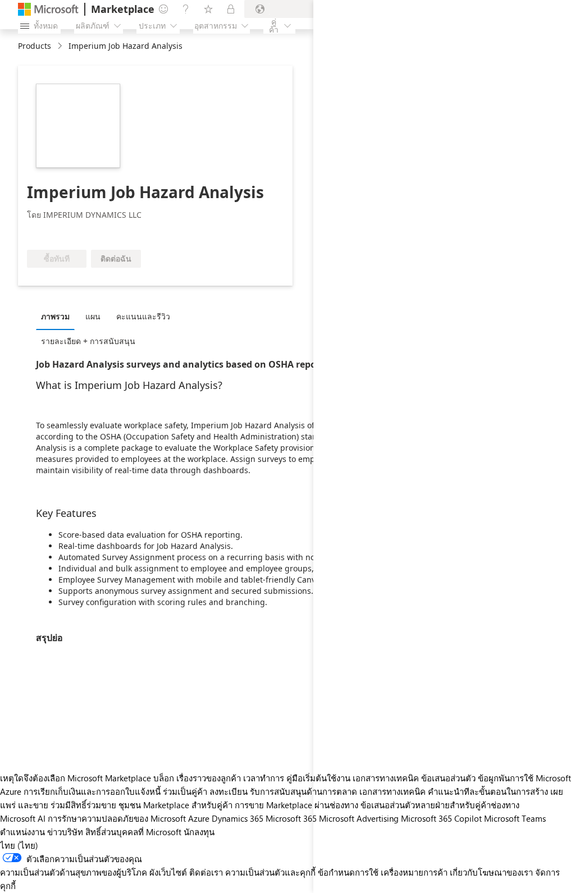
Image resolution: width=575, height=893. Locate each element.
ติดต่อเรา (206, 872)
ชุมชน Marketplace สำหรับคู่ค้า (175, 804)
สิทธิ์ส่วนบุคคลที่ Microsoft (133, 831)
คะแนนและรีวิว (143, 316)
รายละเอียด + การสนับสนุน (88, 341)
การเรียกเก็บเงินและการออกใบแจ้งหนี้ (92, 791)
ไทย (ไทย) (19, 845)
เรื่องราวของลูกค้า (208, 778)
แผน (93, 316)
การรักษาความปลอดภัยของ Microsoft (117, 818)
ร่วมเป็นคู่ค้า (185, 791)
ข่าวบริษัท (65, 831)
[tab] (58, 316)
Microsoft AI (22, 818)
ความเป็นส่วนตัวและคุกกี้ (270, 872)
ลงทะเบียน (228, 791)
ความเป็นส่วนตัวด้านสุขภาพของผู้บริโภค (73, 872)
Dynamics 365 (237, 818)
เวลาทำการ (263, 778)
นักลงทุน (199, 831)
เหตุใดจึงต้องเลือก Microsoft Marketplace (75, 778)
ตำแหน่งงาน (22, 831)
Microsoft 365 (291, 818)
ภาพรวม (55, 316)
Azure (198, 818)
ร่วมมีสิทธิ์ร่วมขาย (83, 804)
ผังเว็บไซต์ (168, 872)
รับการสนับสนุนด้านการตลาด (303, 791)
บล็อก (163, 778)
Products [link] (34, 45)
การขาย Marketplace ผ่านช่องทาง (296, 804)
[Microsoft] (48, 9)
